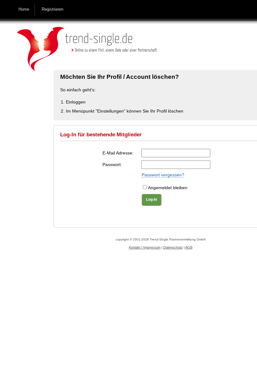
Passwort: (112, 164)
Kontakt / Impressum (144, 247)
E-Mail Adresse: (118, 152)
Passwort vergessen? (163, 174)
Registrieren (52, 9)
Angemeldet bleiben (167, 187)
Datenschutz (173, 247)
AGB (188, 247)
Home (23, 9)
